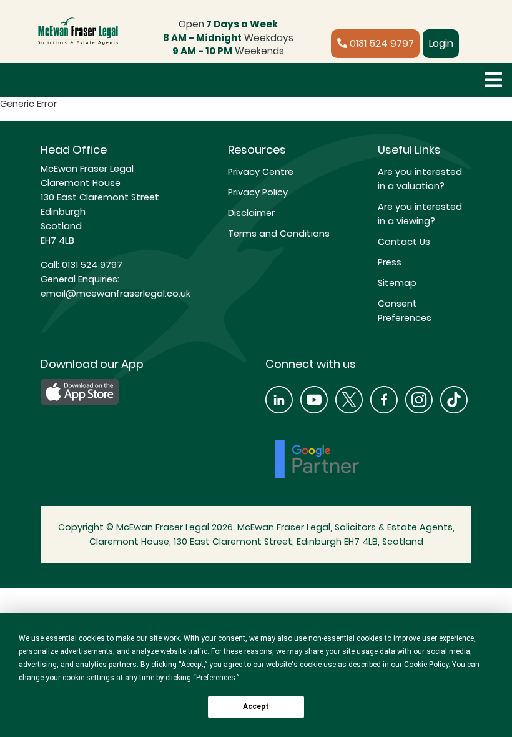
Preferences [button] (215, 677)
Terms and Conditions (279, 233)
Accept (256, 706)
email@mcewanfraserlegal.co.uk (115, 293)
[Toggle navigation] (493, 80)
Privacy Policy (258, 192)
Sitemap (397, 283)
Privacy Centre (260, 172)
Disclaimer (251, 213)
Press (389, 262)
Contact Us (404, 241)
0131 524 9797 (380, 43)
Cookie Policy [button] (426, 664)
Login (441, 43)
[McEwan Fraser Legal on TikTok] (454, 399)
